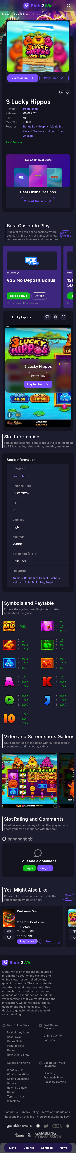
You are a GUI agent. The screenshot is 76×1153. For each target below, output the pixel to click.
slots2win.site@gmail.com (54, 1116)
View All (68, 896)
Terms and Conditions (56, 1112)
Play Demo (51, 78)
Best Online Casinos (51, 1027)
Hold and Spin (22, 582)
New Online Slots (18, 1054)
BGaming (49, 1073)
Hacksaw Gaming (55, 1081)
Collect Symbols (49, 578)
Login (29, 868)
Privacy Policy (30, 1112)
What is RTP (15, 1069)
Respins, (43, 126)
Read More (13, 142)
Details (39, 295)
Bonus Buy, (30, 126)
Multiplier (38, 582)
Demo (49, 941)
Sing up (45, 868)
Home (5, 14)
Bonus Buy (31, 578)
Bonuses (47, 1147)
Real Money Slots (18, 1032)
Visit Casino (20, 78)
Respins (51, 582)
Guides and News (18, 1062)
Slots (12, 1147)
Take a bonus (18, 295)
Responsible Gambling (19, 1116)
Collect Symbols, (34, 131)
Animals (28, 135)
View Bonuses (66, 234)
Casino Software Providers (54, 1064)
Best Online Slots (18, 1025)
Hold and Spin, (55, 131)
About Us (12, 1112)
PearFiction (21, 14)
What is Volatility (18, 1074)
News (63, 1147)
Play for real (27, 941)
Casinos (28, 1147)
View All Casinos (35, 201)
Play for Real (35, 384)
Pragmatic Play (53, 1077)
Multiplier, (56, 126)
